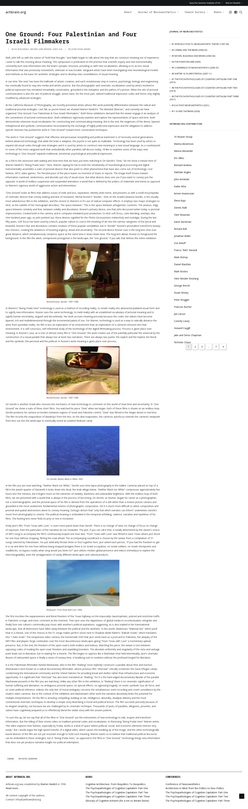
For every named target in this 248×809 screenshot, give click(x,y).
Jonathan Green (81, 49)
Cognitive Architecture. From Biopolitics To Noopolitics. (116, 784)
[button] (231, 12)
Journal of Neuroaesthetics (157, 12)
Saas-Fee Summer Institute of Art (204, 3)
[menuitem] (206, 3)
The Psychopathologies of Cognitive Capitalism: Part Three (118, 796)
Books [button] (218, 12)
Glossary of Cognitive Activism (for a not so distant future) (117, 800)
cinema (10, 758)
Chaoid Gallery (195, 12)
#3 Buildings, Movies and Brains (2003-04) (38, 49)
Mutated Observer (28, 758)
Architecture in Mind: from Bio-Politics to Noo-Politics (195, 788)
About (128, 12)
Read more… (13, 788)
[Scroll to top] (241, 796)
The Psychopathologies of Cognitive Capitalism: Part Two (117, 792)
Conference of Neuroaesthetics (183, 784)
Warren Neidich (233, 3)
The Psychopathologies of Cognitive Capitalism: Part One (117, 788)
